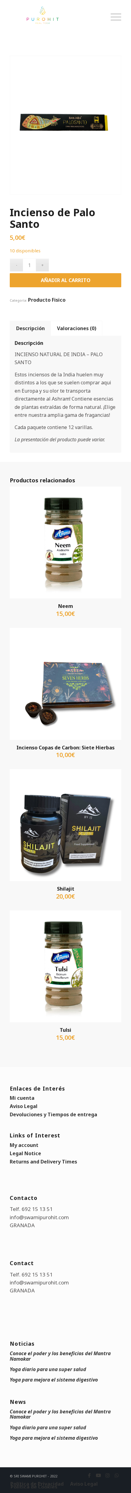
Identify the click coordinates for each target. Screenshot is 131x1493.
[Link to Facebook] (89, 1475)
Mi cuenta (22, 1098)
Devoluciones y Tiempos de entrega (53, 1114)
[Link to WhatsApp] (116, 1475)
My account (24, 1145)
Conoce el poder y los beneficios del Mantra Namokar (60, 1356)
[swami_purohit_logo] (54, 15)
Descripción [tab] (30, 328)
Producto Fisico (47, 299)
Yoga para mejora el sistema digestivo (54, 1379)
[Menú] (112, 23)
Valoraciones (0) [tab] (76, 328)
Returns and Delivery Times (43, 1161)
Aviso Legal (23, 1106)
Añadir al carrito (65, 280)
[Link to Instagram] (107, 1475)
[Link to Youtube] (98, 1475)
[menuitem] (112, 23)
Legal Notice (25, 1153)
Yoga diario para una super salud (48, 1369)
